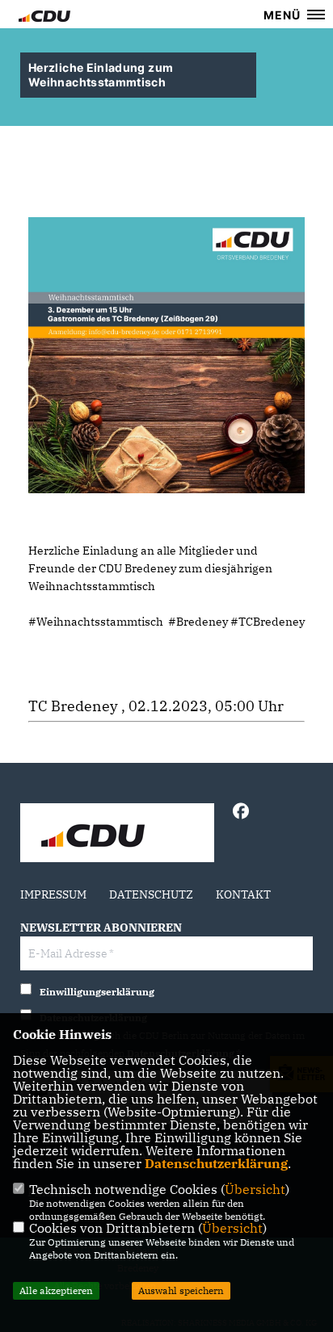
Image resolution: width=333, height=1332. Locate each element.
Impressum (53, 894)
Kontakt (243, 894)
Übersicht (255, 1189)
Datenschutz (151, 894)
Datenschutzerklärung (216, 1163)
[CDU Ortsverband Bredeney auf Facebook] (240, 813)
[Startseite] (117, 834)
